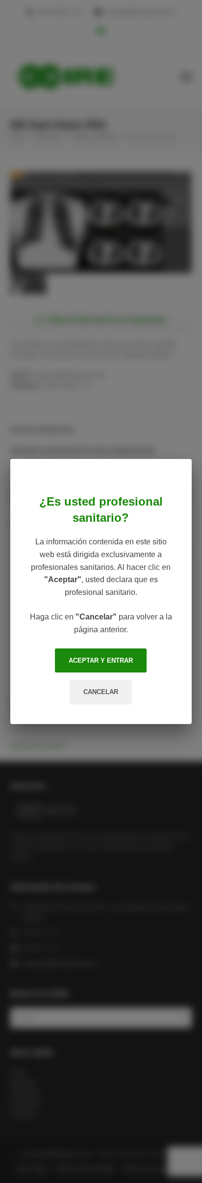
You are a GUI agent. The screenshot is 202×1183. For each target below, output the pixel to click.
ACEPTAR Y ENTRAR (101, 660)
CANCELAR (100, 692)
